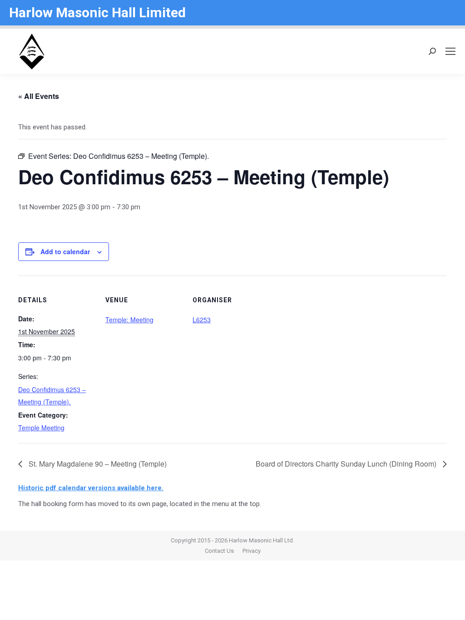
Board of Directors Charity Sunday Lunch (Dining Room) (347, 463)
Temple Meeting (41, 427)
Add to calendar (65, 251)
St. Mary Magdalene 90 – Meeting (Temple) (97, 463)
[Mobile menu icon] (450, 51)
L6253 (202, 319)
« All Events (38, 96)
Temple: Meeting (129, 319)
